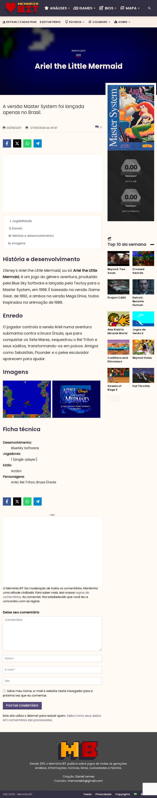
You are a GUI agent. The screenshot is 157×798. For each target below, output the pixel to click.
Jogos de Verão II (139, 331)
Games (85, 8)
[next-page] (116, 398)
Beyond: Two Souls (116, 271)
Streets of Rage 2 (114, 388)
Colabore (99, 22)
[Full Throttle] (143, 375)
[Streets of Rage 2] (118, 375)
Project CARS (117, 298)
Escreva (74, 22)
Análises (58, 8)
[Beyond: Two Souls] (118, 258)
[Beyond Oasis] (143, 347)
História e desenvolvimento (33, 235)
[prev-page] (110, 398)
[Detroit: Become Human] (143, 286)
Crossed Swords (138, 271)
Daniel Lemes (84, 776)
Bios (108, 8)
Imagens (18, 243)
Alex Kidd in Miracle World (117, 331)
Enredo (17, 228)
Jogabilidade (22, 221)
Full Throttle (141, 386)
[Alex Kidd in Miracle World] (118, 318)
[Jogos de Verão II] (143, 318)
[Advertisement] (52, 183)
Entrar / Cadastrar (21, 22)
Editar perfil (51, 22)
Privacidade (103, 794)
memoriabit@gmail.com (85, 781)
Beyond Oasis (142, 358)
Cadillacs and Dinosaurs (118, 359)
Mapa (131, 8)
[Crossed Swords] (143, 258)
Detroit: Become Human (138, 301)
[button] (149, 8)
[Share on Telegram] (38, 143)
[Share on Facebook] (7, 143)
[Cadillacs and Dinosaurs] (118, 347)
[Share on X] (17, 143)
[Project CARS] (118, 286)
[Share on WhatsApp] (27, 143)
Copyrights (122, 794)
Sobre (122, 22)
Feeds (88, 794)
